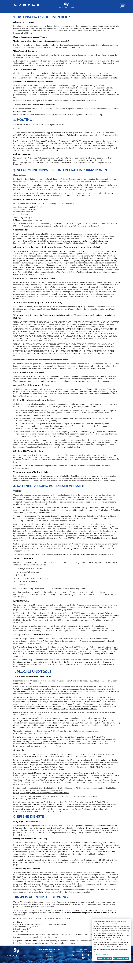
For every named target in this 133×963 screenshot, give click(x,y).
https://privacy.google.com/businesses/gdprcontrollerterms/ (38, 790)
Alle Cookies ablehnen (104, 958)
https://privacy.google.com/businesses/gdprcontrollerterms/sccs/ (41, 793)
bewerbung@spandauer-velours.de (83, 951)
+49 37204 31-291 (83, 949)
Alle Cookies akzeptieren (120, 958)
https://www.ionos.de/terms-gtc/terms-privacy (33, 137)
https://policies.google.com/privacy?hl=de (30, 733)
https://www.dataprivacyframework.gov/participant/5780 (37, 746)
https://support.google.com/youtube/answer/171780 (75, 709)
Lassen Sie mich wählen (100, 954)
